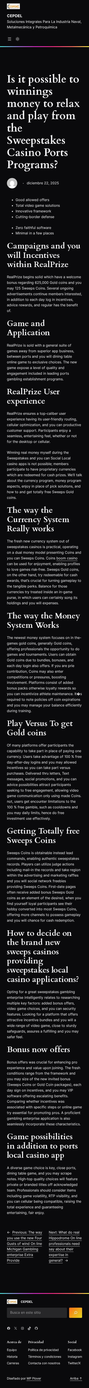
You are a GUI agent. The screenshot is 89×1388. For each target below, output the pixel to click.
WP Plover (34, 1378)
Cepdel (14, 15)
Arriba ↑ (76, 1378)
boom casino (67, 558)
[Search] (75, 1313)
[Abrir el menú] (9, 39)
